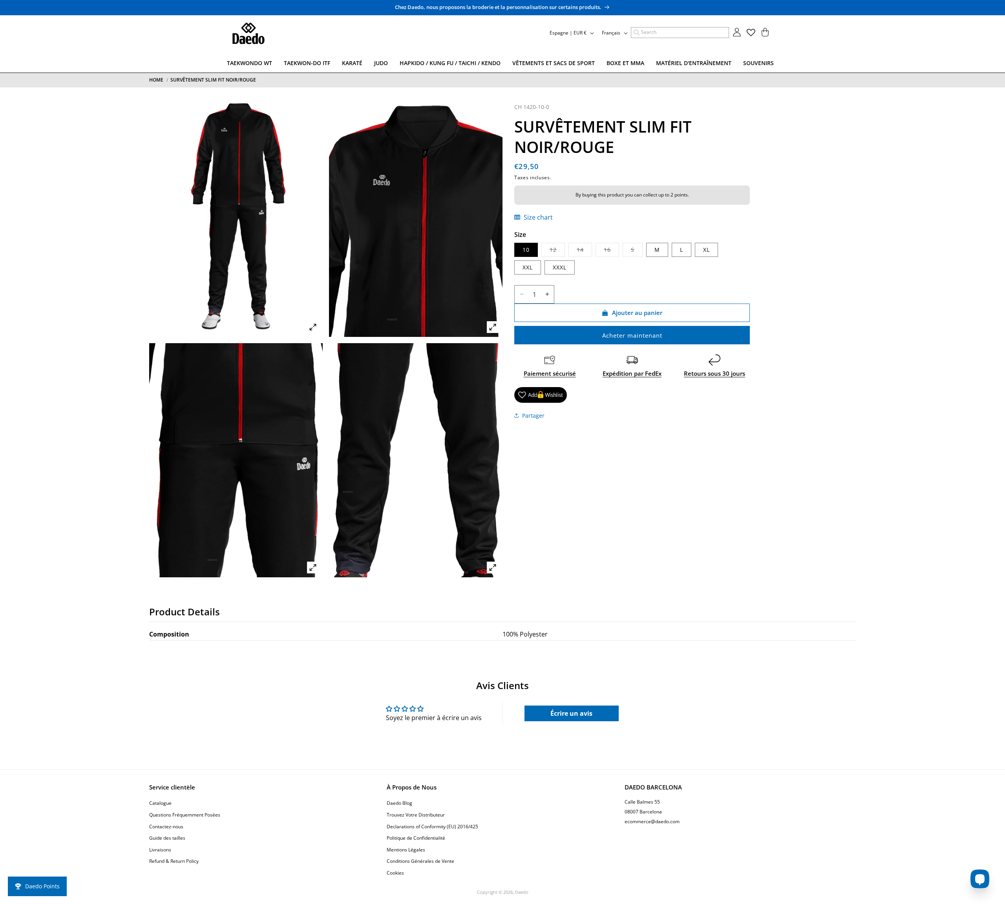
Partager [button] (533, 415)
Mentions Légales (406, 849)
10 (526, 249)
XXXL (559, 267)
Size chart (537, 217)
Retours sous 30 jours (714, 373)
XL (706, 249)
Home (156, 79)
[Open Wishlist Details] (751, 32)
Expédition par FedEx (632, 373)
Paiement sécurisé (550, 373)
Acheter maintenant (632, 335)
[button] (680, 32)
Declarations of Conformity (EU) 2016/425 (432, 826)
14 (584, 251)
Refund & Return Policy (174, 861)
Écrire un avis (571, 713)
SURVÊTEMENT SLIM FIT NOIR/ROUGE (213, 79)
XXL (528, 267)
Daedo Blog (399, 803)
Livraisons (160, 849)
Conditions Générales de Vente (420, 861)
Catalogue (160, 803)
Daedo (521, 892)
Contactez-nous (166, 826)
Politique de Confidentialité (416, 838)
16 (611, 251)
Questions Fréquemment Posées (184, 814)
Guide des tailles (167, 838)
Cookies (395, 872)
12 (557, 251)
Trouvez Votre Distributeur (416, 814)
